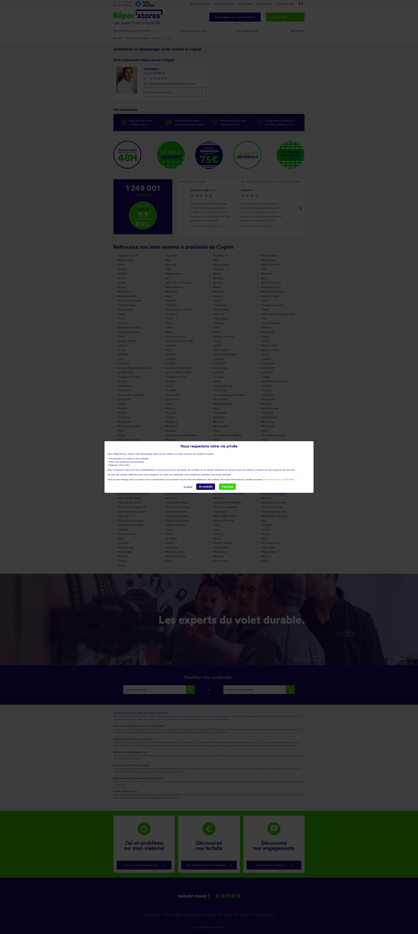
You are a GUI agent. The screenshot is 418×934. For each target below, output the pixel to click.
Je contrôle (206, 486)
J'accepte (227, 486)
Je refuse (188, 487)
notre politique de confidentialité (278, 479)
